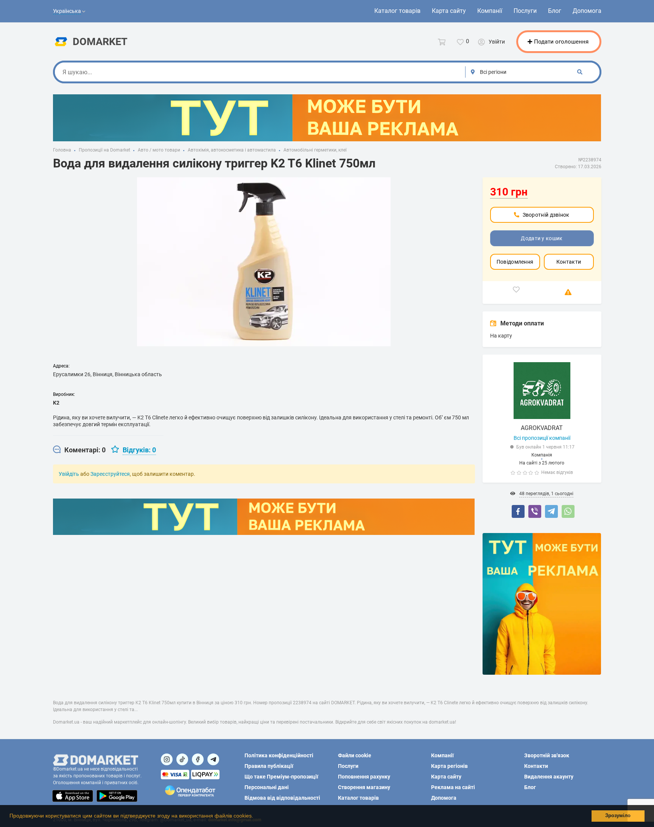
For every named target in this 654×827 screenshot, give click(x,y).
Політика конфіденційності (278, 755)
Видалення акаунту (548, 777)
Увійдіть (69, 474)
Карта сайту (449, 10)
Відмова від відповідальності (282, 798)
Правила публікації (268, 766)
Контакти (568, 262)
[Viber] (534, 511)
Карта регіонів (449, 766)
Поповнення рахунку (364, 777)
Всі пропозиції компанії (542, 438)
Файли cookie (354, 755)
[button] (256, 817)
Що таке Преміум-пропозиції (281, 777)
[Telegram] (551, 511)
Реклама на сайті (453, 787)
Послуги (525, 10)
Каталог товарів (397, 10)
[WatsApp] (568, 511)
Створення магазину (364, 787)
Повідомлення (515, 262)
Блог (554, 10)
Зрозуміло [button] (618, 815)
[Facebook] (518, 511)
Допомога (587, 10)
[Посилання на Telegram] (213, 759)
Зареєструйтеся (110, 474)
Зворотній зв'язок (546, 755)
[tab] (79, 450)
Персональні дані (266, 787)
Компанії (489, 10)
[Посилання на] (167, 759)
